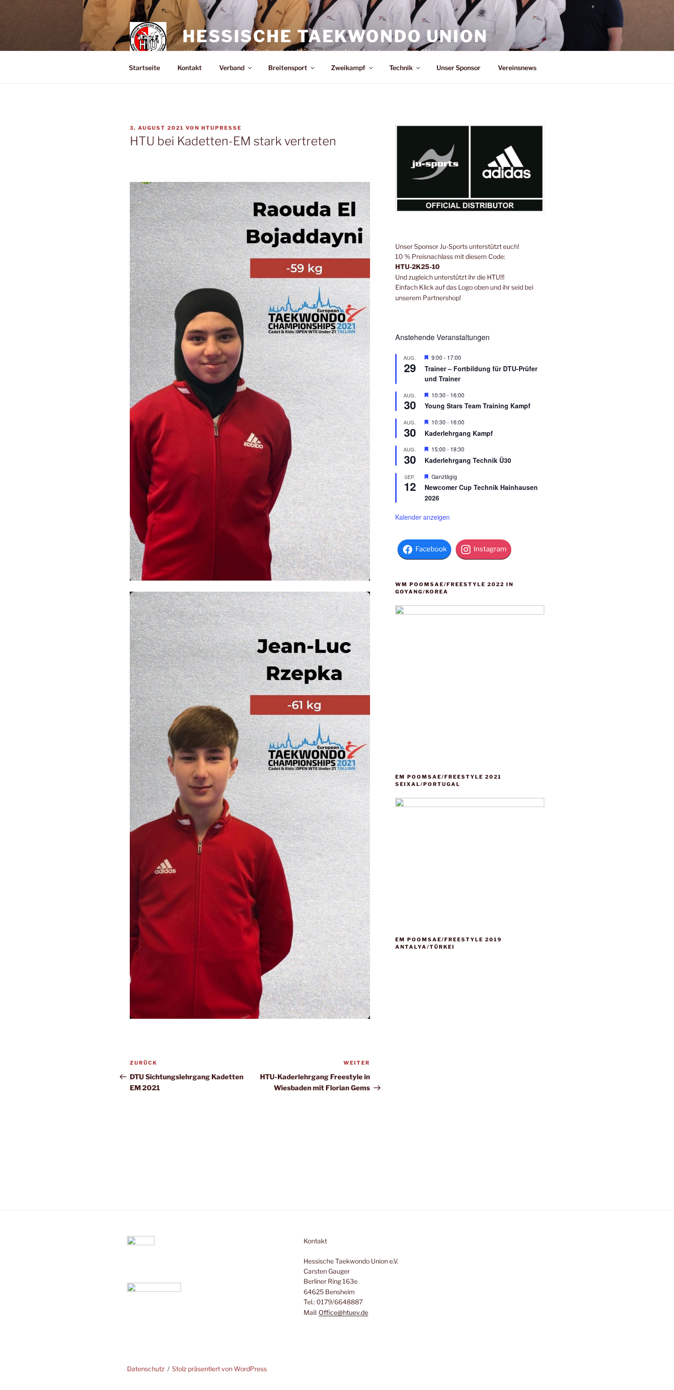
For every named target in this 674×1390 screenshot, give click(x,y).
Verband (231, 67)
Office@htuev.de (343, 1312)
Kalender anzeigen (422, 517)
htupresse (221, 128)
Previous (449, 1083)
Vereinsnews (517, 67)
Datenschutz (146, 1369)
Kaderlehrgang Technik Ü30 (468, 460)
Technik (401, 67)
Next (489, 1083)
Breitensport (287, 67)
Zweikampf (348, 67)
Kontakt (189, 67)
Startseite (144, 67)
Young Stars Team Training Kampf (477, 405)
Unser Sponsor (458, 67)
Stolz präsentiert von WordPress (219, 1369)
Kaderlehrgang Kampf (459, 433)
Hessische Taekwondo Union (335, 36)
